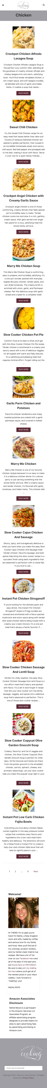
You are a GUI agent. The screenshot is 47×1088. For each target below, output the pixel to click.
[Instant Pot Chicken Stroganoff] (23, 586)
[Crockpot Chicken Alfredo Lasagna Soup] (23, 38)
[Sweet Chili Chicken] (23, 112)
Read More (24, 93)
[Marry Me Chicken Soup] (23, 251)
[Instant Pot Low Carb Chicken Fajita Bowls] (23, 802)
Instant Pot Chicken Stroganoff (23, 598)
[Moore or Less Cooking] (23, 5)
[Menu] (3, 5)
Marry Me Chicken (23, 463)
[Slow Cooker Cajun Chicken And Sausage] (23, 517)
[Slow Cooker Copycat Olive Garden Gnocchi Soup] (23, 725)
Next (36, 871)
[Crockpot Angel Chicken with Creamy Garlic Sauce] (23, 180)
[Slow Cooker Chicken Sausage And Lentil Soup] (23, 652)
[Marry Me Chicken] (23, 448)
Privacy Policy (28, 1078)
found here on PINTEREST (24, 965)
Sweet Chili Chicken (23, 127)
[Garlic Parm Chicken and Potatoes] (23, 388)
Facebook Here (27, 958)
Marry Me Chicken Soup (23, 266)
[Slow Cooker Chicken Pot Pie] (23, 319)
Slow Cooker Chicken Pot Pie (23, 334)
